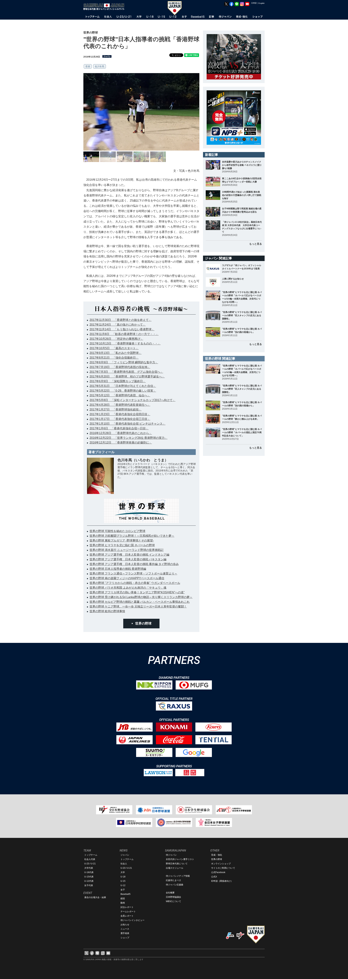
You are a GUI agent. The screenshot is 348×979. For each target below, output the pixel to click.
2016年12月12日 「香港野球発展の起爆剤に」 (121, 442)
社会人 (124, 863)
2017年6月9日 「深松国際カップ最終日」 (118, 381)
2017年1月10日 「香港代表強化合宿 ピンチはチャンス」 (127, 423)
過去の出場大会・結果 (95, 897)
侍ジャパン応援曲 (174, 884)
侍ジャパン (171, 855)
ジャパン (125, 855)
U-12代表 (89, 881)
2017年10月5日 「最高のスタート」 (114, 348)
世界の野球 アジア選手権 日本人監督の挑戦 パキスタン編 (128, 559)
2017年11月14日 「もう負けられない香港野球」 (122, 329)
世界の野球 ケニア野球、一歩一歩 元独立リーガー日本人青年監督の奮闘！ (138, 606)
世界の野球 (143, 623)
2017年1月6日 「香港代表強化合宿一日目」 (119, 428)
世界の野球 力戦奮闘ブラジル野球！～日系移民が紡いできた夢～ (132, 535)
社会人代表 (89, 859)
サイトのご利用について (223, 868)
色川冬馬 (99, 66)
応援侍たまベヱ (173, 880)
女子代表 (88, 885)
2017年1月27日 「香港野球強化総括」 (116, 409)
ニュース (125, 929)
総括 (123, 898)
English (261, 3)
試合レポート (127, 907)
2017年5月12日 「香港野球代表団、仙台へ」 (120, 395)
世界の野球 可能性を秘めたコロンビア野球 (117, 531)
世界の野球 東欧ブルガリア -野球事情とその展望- (122, 540)
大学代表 (88, 868)
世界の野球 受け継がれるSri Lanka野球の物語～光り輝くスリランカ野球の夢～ (141, 597)
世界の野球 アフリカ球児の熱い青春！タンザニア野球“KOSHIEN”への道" (137, 592)
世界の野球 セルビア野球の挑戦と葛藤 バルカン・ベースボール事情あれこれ (140, 601)
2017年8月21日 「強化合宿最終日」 (114, 357)
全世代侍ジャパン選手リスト (180, 859)
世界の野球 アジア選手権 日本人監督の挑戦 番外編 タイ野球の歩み (134, 564)
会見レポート (127, 916)
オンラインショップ (221, 863)
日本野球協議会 (173, 897)
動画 (123, 903)
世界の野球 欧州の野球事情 (107, 611)
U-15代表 (89, 876)
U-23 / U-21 (90, 863)
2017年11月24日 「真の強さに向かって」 (118, 324)
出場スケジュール (174, 868)
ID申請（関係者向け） (222, 881)
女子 (123, 889)
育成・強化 (216, 855)
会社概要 (170, 892)
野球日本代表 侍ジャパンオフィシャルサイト (105, 6)
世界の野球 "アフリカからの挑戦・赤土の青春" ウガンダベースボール (135, 582)
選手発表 (125, 933)
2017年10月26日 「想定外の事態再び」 (116, 338)
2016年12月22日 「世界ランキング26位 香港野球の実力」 (128, 437)
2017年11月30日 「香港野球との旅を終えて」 (121, 319)
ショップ (125, 937)
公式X (214, 876)
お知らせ (125, 924)
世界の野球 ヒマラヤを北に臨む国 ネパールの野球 (122, 545)
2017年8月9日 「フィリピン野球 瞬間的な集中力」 (124, 362)
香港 (87, 66)
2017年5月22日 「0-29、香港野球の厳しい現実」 (123, 390)
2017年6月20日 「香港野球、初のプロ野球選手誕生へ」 (127, 376)
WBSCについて (173, 901)
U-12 (123, 885)
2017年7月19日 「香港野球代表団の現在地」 (120, 367)
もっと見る (255, 243)
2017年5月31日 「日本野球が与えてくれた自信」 (123, 385)
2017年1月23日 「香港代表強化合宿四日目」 (120, 414)
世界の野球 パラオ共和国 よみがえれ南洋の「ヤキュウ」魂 (128, 587)
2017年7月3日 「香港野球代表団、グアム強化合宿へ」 (126, 371)
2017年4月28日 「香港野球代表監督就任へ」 (120, 404)
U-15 (123, 881)
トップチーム (90, 855)
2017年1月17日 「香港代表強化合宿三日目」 (120, 418)
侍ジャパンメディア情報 (178, 876)
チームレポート (128, 911)
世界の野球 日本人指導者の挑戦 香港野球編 (118, 568)
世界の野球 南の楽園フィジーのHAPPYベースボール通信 (127, 578)
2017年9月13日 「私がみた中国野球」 (116, 352)
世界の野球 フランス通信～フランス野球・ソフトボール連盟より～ (133, 573)
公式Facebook (218, 872)
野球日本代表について (177, 863)
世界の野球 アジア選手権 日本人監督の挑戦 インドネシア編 (129, 554)
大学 (123, 872)
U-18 (123, 876)
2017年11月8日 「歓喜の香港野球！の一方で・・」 (124, 334)
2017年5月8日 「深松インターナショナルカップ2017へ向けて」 (132, 400)
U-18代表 (89, 872)
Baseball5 (125, 894)
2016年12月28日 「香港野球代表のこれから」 (121, 433)
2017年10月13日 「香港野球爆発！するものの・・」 (125, 343)
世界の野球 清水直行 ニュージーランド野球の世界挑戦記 (126, 549)
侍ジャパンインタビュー (132, 920)
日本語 (254, 3)
